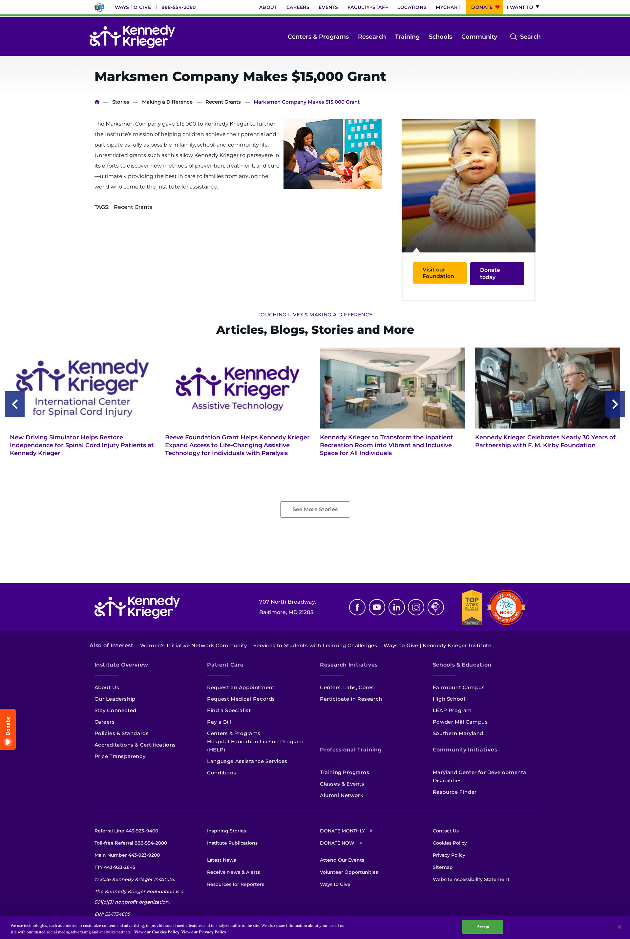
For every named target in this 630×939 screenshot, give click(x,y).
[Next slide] (615, 404)
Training (407, 36)
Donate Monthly (342, 831)
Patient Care (225, 665)
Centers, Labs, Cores (347, 687)
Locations (412, 7)
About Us (106, 687)
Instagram (416, 607)
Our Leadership (115, 699)
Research (372, 36)
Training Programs (344, 772)
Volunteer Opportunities (349, 872)
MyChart (448, 7)
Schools (440, 36)
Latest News (221, 860)
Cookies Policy (450, 843)
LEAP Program (452, 710)
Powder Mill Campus (460, 722)
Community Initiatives (465, 750)
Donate (482, 7)
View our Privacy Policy (203, 931)
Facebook (357, 607)
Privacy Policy (449, 855)
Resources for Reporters (235, 884)
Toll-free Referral (130, 843)
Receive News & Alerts (233, 872)
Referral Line (126, 831)
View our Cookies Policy (156, 931)
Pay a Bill (219, 722)
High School (449, 699)
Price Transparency (120, 756)
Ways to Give (133, 7)
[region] (315, 927)
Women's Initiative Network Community (193, 645)
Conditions (221, 772)
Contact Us (446, 831)
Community (479, 36)
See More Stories (315, 509)
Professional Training (351, 750)
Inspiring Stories (226, 831)
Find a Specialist (229, 710)
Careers (298, 7)
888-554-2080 (178, 7)
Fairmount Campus (459, 687)
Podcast (436, 607)
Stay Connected (115, 710)
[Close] (619, 927)
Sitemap (443, 867)
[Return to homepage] (132, 36)
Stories (120, 102)
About (268, 7)
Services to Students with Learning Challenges (315, 645)
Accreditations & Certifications (135, 745)
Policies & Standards (121, 733)
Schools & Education (462, 665)
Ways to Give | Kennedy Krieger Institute (437, 645)
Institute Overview (121, 665)
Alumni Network (341, 795)
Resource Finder (455, 792)
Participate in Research (351, 699)
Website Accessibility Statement (471, 879)
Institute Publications (232, 843)
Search (530, 37)
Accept (483, 926)
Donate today (490, 273)
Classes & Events (342, 784)
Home (96, 101)
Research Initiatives (349, 665)
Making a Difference (167, 102)
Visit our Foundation (438, 273)
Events (328, 7)
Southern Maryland (458, 733)
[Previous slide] (15, 404)
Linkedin (396, 607)
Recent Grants (223, 102)
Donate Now (337, 843)
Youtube (377, 607)
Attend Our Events (342, 860)
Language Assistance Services (247, 761)
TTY (114, 867)
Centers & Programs (318, 36)
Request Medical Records (241, 699)
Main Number (127, 855)
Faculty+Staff (367, 7)
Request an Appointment (240, 687)
